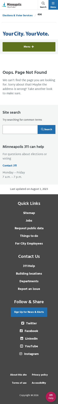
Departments (28, 281)
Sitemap (29, 213)
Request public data (29, 228)
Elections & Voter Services (18, 15)
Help (29, 266)
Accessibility (39, 383)
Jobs (29, 220)
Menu (27, 47)
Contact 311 (10, 165)
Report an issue (29, 289)
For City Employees (29, 243)
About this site (18, 375)
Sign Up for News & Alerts (29, 312)
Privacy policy (40, 375)
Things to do (29, 236)
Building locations (29, 273)
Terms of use (19, 383)
